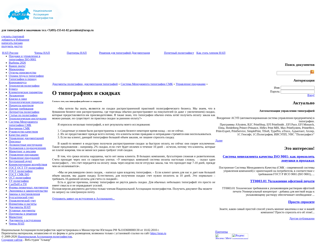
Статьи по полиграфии (23, 115)
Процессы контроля (21, 105)
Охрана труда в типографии (26, 75)
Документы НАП (20, 207)
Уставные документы (22, 210)
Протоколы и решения (23, 213)
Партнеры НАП (77, 52)
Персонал (15, 141)
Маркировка (16, 69)
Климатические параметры (26, 92)
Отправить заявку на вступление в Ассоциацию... (83, 198)
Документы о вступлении (25, 220)
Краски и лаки (18, 98)
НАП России (10, 52)
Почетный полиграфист (179, 52)
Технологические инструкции (27, 118)
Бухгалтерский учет (21, 197)
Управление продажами (24, 154)
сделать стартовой (12, 36)
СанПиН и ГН (18, 184)
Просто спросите (301, 202)
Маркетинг (16, 217)
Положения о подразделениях (27, 148)
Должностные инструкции (25, 144)
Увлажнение (16, 95)
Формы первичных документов (28, 187)
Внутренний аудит (20, 161)
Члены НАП (42, 52)
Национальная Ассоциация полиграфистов (45, 236)
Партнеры (221, 231)
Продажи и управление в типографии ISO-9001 (24, 58)
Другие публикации (302, 218)
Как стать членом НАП (210, 52)
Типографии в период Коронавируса (22, 81)
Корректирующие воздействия (28, 164)
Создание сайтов (11, 239)
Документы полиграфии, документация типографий (85, 84)
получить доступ (11, 46)
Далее (219, 140)
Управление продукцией (24, 157)
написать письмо (12, 43)
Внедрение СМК (19, 128)
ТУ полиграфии (19, 180)
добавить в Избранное (15, 39)
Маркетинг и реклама (22, 151)
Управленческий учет (22, 200)
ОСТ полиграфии (20, 177)
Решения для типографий (115, 52)
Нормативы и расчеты (23, 203)
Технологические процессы (26, 102)
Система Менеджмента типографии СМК (23, 123)
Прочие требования (21, 108)
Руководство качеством (23, 131)
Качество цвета (18, 134)
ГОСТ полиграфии (21, 171)
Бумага (13, 88)
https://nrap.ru (158, 233)
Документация (140, 52)
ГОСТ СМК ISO (19, 174)
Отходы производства (22, 72)
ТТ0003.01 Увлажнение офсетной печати (282, 181)
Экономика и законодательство (28, 190)
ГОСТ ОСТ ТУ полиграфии (26, 167)
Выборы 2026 (17, 62)
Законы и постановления (24, 194)
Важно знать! (17, 66)
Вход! (311, 95)
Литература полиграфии (24, 111)
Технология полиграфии (24, 85)
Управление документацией (26, 138)
